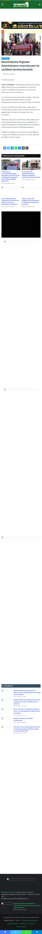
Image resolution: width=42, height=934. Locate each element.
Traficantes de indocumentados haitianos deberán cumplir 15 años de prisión (31, 174)
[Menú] (2, 5)
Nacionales (5, 58)
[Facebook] (4, 148)
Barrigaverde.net (7, 892)
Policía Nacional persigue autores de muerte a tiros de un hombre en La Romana (27, 702)
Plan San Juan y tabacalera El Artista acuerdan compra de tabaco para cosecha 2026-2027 (27, 729)
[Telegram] (19, 148)
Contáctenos (23, 923)
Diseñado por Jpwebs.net (30, 920)
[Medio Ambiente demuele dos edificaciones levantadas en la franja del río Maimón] (6, 693)
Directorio (32, 923)
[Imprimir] (26, 148)
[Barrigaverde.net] (21, 4)
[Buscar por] (40, 5)
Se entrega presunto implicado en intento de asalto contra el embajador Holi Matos (10, 201)
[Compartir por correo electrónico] (23, 148)
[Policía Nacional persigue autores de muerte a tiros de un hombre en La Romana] (6, 702)
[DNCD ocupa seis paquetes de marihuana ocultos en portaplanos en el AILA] (31, 191)
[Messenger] (12, 148)
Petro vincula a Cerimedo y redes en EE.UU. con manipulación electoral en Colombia (27, 711)
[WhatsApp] (15, 148)
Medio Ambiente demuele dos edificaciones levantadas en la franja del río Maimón (27, 693)
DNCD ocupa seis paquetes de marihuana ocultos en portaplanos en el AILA (30, 201)
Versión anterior (21, 926)
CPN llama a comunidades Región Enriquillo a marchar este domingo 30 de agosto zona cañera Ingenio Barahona (10, 176)
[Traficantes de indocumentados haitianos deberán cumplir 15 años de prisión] (31, 165)
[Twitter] (8, 148)
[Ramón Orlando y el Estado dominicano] (6, 721)
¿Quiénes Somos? (12, 923)
